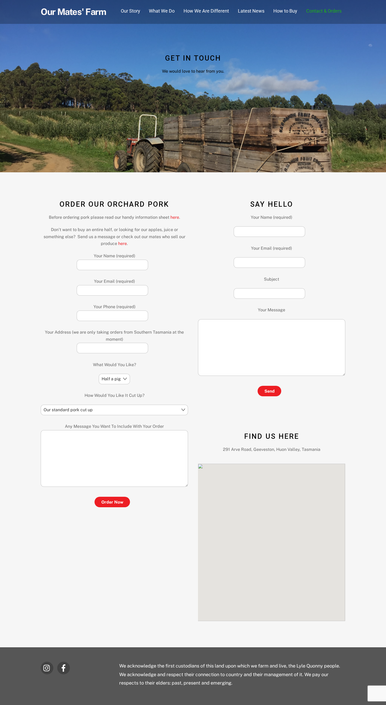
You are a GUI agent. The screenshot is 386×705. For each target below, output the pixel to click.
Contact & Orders (324, 11)
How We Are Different (206, 11)
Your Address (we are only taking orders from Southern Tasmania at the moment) (114, 335)
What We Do (162, 11)
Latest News (251, 11)
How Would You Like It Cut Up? (114, 395)
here (174, 217)
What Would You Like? (114, 364)
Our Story (130, 11)
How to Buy (285, 11)
